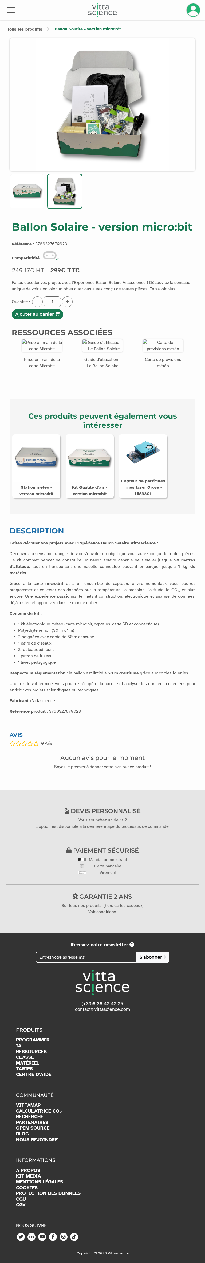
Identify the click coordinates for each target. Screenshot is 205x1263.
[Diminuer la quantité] (37, 301)
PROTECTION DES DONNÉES (48, 1193)
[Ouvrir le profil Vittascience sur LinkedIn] (31, 1237)
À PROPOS (28, 1170)
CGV (21, 1205)
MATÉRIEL (27, 1063)
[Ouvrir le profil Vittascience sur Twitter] (21, 1237)
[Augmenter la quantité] (67, 301)
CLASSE (25, 1057)
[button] (27, 191)
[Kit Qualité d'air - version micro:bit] (90, 458)
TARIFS (24, 1068)
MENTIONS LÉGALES (39, 1182)
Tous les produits (24, 29)
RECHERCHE (29, 1116)
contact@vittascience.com (102, 1009)
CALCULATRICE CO (39, 1111)
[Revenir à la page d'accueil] (102, 10)
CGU (21, 1199)
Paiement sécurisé (105, 850)
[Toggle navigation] (11, 9)
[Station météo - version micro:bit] (36, 458)
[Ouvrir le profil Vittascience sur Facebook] (53, 1237)
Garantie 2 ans (105, 896)
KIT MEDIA (28, 1176)
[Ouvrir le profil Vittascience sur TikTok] (74, 1237)
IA (18, 1046)
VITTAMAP (28, 1105)
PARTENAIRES (32, 1122)
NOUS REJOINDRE (37, 1140)
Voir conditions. (102, 912)
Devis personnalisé (105, 811)
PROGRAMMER (33, 1040)
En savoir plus (162, 289)
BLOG (22, 1134)
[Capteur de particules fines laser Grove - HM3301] (143, 452)
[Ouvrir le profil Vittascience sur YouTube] (42, 1237)
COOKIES (27, 1188)
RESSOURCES (31, 1051)
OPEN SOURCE (32, 1128)
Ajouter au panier (35, 314)
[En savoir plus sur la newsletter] (131, 945)
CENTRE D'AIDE (33, 1074)
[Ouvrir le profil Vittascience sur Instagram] (63, 1237)
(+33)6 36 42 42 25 (102, 1004)
